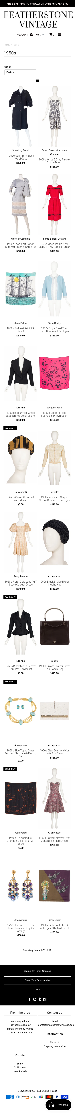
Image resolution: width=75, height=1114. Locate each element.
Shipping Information (55, 1046)
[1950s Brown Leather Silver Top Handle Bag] (54, 626)
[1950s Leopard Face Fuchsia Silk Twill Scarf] (54, 373)
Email (55, 1021)
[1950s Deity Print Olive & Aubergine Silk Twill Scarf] (54, 885)
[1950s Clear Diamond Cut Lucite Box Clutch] (54, 711)
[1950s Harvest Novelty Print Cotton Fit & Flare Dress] (54, 798)
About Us (55, 1042)
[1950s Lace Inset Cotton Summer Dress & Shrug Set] (20, 204)
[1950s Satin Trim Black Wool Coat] (20, 116)
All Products (20, 1067)
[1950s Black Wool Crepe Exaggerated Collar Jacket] (20, 373)
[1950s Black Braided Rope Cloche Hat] (54, 542)
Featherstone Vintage (46, 1090)
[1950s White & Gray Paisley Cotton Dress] (54, 116)
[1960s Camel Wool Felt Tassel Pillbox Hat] (20, 457)
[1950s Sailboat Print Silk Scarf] (20, 288)
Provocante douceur (20, 1024)
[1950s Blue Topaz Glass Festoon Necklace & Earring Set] (20, 711)
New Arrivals (20, 1071)
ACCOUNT (22, 34)
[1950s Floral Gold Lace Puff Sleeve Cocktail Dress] (20, 542)
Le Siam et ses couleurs (20, 1032)
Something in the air (20, 1021)
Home (7, 44)
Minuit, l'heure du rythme (20, 1028)
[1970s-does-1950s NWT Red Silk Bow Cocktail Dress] (54, 204)
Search (20, 1063)
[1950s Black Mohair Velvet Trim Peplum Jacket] (20, 626)
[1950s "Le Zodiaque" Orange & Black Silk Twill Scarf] (20, 798)
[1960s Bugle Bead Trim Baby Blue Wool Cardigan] (54, 288)
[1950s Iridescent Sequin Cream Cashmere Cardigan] (54, 457)
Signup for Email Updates (37, 971)
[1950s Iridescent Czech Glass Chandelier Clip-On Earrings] (20, 885)
